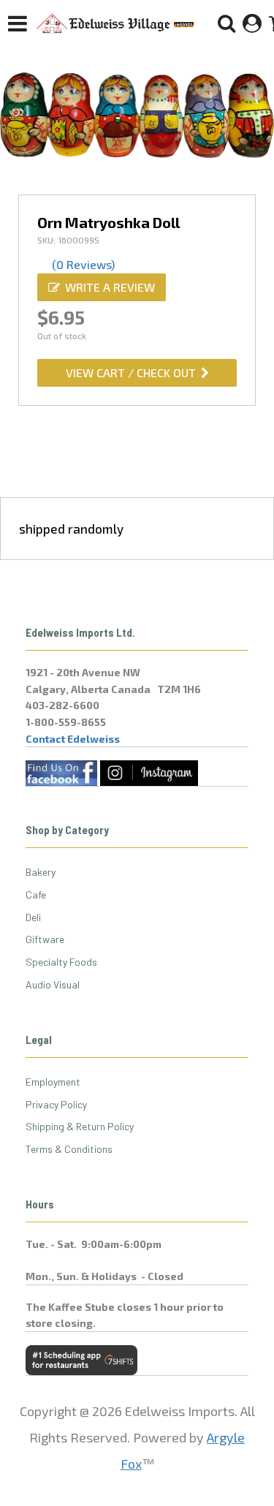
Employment (53, 1081)
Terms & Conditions (69, 1149)
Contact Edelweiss (73, 739)
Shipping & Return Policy (80, 1126)
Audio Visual (53, 984)
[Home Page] (115, 23)
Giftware (45, 939)
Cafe (36, 894)
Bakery (41, 872)
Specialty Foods (61, 962)
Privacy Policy (56, 1104)
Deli (33, 917)
